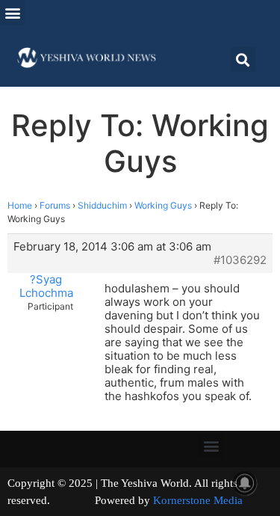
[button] (12, 12)
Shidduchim (102, 205)
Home (19, 205)
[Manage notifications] (245, 483)
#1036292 (240, 260)
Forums (55, 205)
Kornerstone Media (198, 500)
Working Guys (163, 205)
